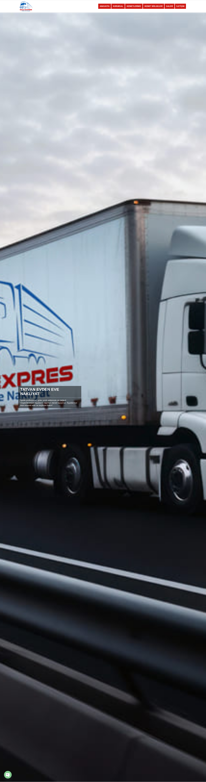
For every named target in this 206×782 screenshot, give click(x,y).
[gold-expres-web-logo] (31, 6)
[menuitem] (104, 6)
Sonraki (199, 397)
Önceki (6, 397)
